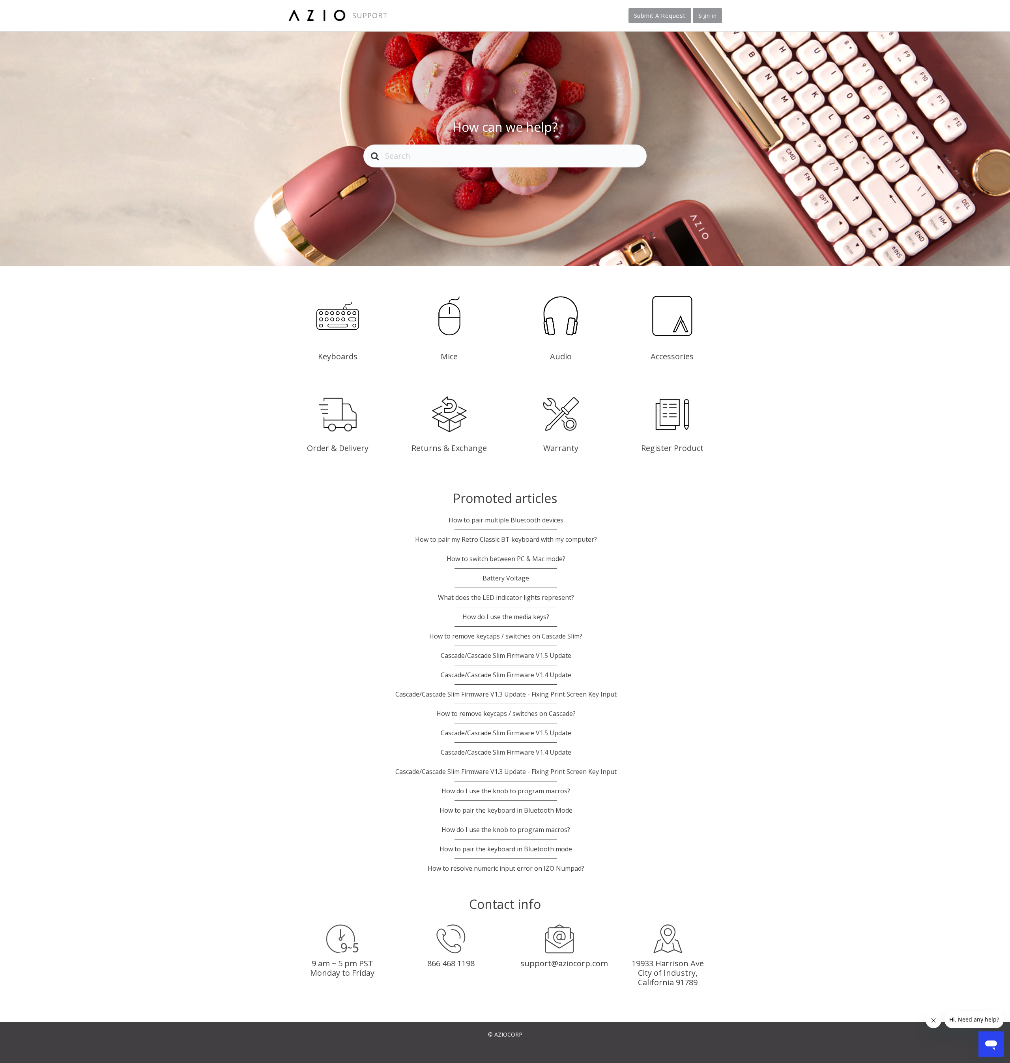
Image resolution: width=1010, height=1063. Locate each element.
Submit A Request (660, 15)
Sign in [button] (707, 15)
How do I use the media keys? (505, 616)
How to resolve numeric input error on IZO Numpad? (506, 868)
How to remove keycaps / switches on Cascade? (506, 713)
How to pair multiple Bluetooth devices (506, 520)
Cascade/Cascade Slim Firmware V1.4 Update (506, 674)
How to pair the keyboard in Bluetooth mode (506, 849)
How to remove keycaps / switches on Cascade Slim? (505, 636)
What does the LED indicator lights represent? (506, 597)
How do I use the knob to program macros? (505, 791)
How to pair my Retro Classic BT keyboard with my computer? (506, 539)
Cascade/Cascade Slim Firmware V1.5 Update (506, 655)
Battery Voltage (506, 578)
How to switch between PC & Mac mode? (506, 558)
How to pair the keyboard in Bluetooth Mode (506, 810)
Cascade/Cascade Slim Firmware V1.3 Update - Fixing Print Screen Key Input (506, 694)
